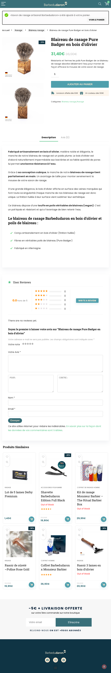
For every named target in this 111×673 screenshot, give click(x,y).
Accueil (6, 30)
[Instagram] (55, 660)
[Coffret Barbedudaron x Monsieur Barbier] (55, 544)
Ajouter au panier (79, 84)
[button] (55, 667)
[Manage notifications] (104, 666)
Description (49, 137)
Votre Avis (14, 352)
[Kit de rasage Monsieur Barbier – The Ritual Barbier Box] (91, 471)
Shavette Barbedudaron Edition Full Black (53, 496)
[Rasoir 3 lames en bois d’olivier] (91, 544)
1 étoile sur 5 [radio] (23, 343)
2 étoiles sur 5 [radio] (24, 343)
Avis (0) (65, 137)
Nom (11, 397)
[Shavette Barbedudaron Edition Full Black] (55, 471)
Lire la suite (67, 519)
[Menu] (3, 4)
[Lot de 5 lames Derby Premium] (19, 471)
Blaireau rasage (36, 30)
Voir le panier (96, 19)
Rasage (18, 30)
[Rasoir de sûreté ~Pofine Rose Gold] (19, 544)
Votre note (14, 344)
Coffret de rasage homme (88, 487)
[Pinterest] (63, 660)
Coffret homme (48, 560)
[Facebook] (47, 660)
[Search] (99, 4)
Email (11, 408)
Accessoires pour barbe (51, 487)
